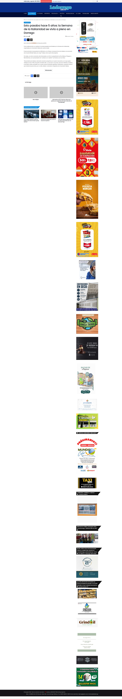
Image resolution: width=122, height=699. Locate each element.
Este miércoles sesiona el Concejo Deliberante (61, 1)
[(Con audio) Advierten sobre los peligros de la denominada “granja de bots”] (31, 114)
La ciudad (40, 13)
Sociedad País (30, 19)
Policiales (54, 13)
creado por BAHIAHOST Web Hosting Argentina (55, 692)
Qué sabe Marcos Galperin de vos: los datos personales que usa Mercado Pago (65, 120)
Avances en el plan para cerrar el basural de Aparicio (48, 120)
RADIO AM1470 (94, 13)
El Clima (78, 13)
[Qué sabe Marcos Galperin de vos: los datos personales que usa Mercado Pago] (65, 114)
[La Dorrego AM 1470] (61, 7)
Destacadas (49, 70)
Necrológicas (70, 13)
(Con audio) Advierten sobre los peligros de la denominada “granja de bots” (31, 120)
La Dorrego (32, 13)
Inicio (26, 19)
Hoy (25, 13)
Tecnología (85, 13)
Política (62, 13)
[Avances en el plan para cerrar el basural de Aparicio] (48, 114)
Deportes (47, 13)
